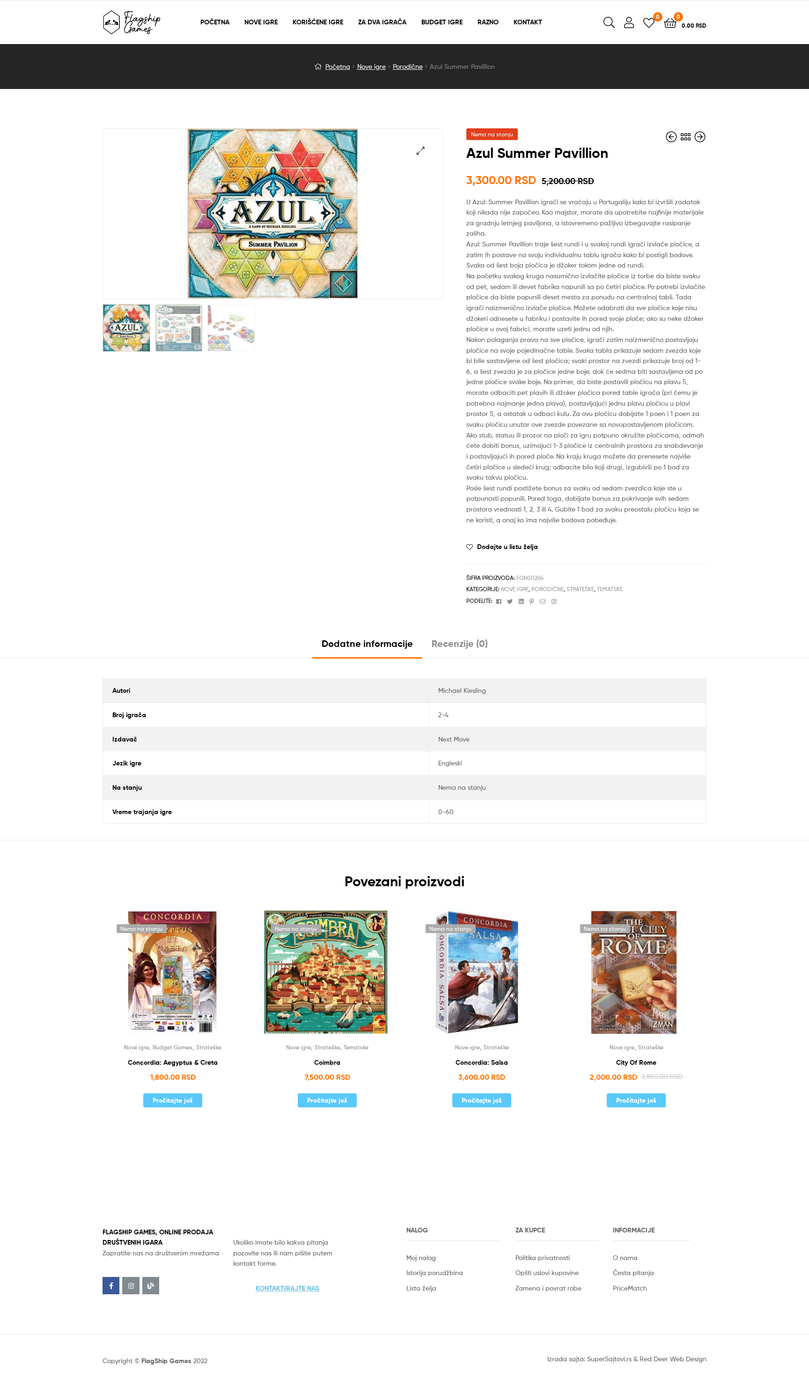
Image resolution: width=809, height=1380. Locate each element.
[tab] (367, 647)
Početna (337, 66)
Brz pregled (184, 978)
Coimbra (327, 1062)
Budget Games (172, 1047)
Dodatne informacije (367, 643)
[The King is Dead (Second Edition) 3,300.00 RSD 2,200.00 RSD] (672, 137)
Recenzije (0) (460, 643)
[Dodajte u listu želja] (161, 978)
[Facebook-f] (111, 1285)
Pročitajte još (173, 1100)
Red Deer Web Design (673, 1359)
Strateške (580, 589)
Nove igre (371, 66)
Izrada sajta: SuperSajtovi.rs (589, 1359)
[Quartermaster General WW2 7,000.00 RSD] (699, 137)
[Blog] (150, 1285)
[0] (649, 22)
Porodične (408, 66)
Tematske (610, 589)
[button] (287, 1288)
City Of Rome (636, 1062)
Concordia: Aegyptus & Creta (173, 1062)
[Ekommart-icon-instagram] (130, 1285)
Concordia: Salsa (482, 1062)
